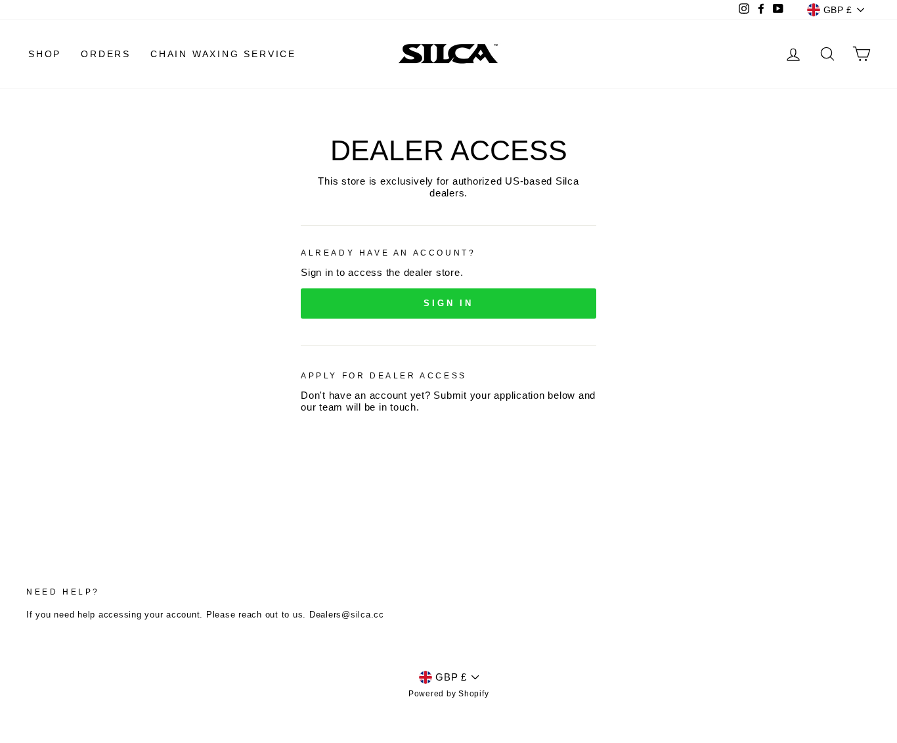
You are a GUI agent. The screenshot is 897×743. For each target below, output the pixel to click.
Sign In (448, 303)
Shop (44, 54)
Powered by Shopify (448, 693)
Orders (106, 54)
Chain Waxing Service (223, 54)
